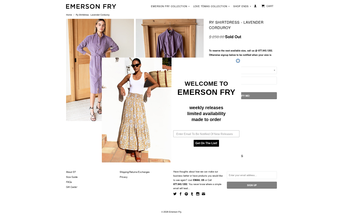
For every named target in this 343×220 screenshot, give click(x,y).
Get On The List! (206, 143)
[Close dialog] (238, 61)
